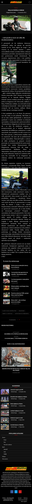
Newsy (3, 437)
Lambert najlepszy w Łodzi (17, 410)
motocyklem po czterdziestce (22, 313)
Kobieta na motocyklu (7, 313)
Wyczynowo (5, 459)
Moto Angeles (24, 501)
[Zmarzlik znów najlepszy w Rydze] (5, 399)
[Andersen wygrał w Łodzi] (5, 420)
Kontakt (20, 498)
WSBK (5, 454)
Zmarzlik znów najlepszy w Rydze (18, 396)
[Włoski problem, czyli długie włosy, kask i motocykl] (6, 288)
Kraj (5, 442)
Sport (3, 447)
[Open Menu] (2, 2)
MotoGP (6, 449)
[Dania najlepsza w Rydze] (5, 406)
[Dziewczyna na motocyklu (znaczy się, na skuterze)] (6, 267)
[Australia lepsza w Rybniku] (5, 427)
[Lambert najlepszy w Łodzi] (5, 413)
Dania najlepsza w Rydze (16, 403)
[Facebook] (11, 491)
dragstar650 (21, 310)
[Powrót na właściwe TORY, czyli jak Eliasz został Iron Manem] (6, 295)
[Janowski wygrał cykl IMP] (5, 391)
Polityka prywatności (22, 499)
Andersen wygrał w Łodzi (16, 417)
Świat (5, 440)
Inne (5, 451)
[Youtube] (20, 491)
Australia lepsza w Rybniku (17, 424)
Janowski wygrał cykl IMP (16, 389)
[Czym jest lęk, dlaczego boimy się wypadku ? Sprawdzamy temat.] (6, 274)
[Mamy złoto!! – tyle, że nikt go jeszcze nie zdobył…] (6, 302)
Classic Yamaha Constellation (9, 310)
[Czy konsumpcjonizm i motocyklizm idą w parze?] (6, 281)
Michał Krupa (14, 391)
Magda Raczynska (11, 12)
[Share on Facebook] (21, 319)
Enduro (4, 456)
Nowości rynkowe (8, 444)
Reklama (26, 498)
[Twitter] (16, 491)
